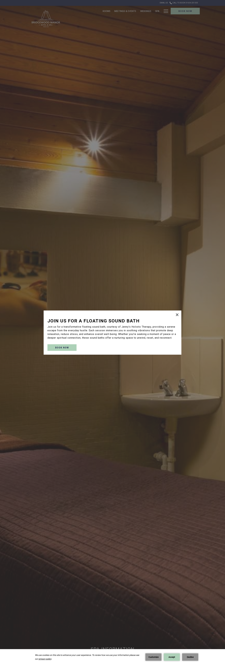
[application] (112, 657)
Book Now (62, 347)
